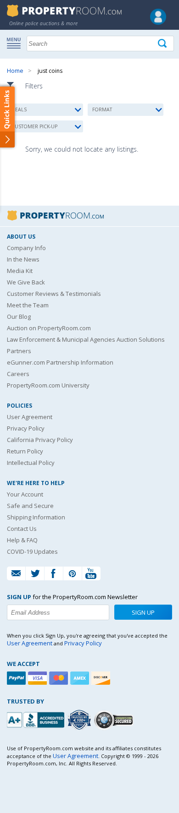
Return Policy (25, 451)
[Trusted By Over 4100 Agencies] (80, 720)
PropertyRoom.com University (48, 385)
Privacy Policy (26, 428)
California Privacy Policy (40, 440)
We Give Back (26, 282)
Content (9, 116)
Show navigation (16, 42)
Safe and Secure (30, 506)
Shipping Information (36, 517)
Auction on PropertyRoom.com (49, 328)
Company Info (26, 248)
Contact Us (22, 528)
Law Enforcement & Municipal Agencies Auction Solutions (86, 339)
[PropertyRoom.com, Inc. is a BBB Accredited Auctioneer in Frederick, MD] (37, 719)
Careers (18, 374)
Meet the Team (28, 305)
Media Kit (20, 271)
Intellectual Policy (31, 462)
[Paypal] (17, 678)
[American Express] (80, 678)
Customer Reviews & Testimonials (54, 293)
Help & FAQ (22, 540)
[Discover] (101, 678)
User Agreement (29, 417)
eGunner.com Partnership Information (60, 362)
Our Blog (19, 316)
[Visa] (38, 678)
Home (15, 71)
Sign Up (143, 612)
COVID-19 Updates (32, 551)
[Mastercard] (59, 678)
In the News (23, 259)
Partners (19, 351)
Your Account (25, 494)
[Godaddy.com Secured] (115, 720)
